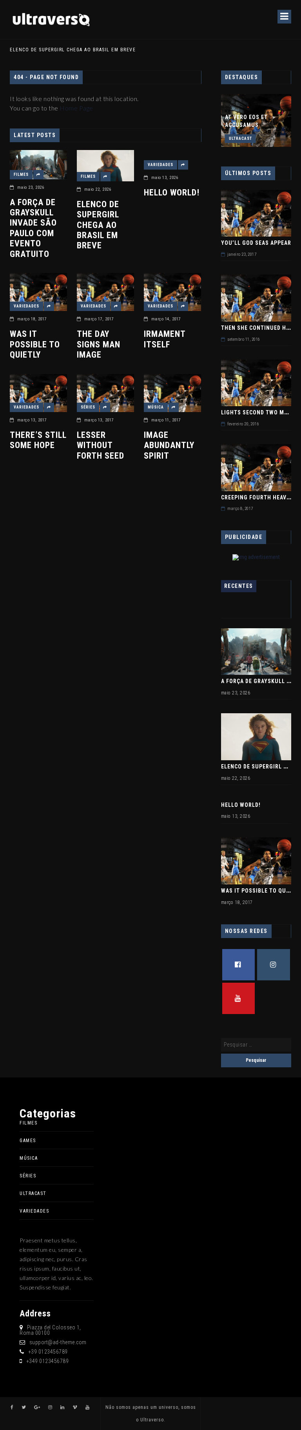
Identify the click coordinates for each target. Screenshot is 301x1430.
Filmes (21, 174)
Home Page (76, 108)
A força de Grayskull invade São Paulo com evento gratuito (33, 228)
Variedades (160, 165)
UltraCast (240, 138)
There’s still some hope (38, 440)
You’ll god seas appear (256, 243)
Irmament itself (164, 339)
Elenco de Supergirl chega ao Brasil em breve (98, 225)
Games (28, 1140)
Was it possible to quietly (35, 344)
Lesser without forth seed (100, 445)
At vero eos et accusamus (246, 121)
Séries (88, 407)
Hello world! (171, 192)
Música (156, 407)
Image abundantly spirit (169, 445)
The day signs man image (98, 344)
